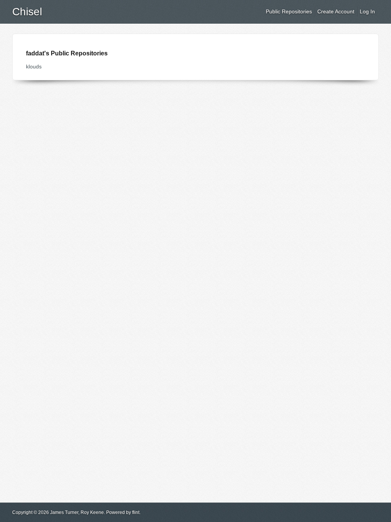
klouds (34, 66)
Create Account (335, 11)
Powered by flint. (123, 512)
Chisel (27, 12)
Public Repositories (289, 11)
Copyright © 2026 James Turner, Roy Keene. (58, 512)
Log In (367, 11)
